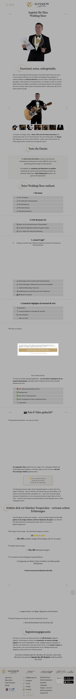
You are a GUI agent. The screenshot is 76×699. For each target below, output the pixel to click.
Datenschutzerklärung (51, 346)
